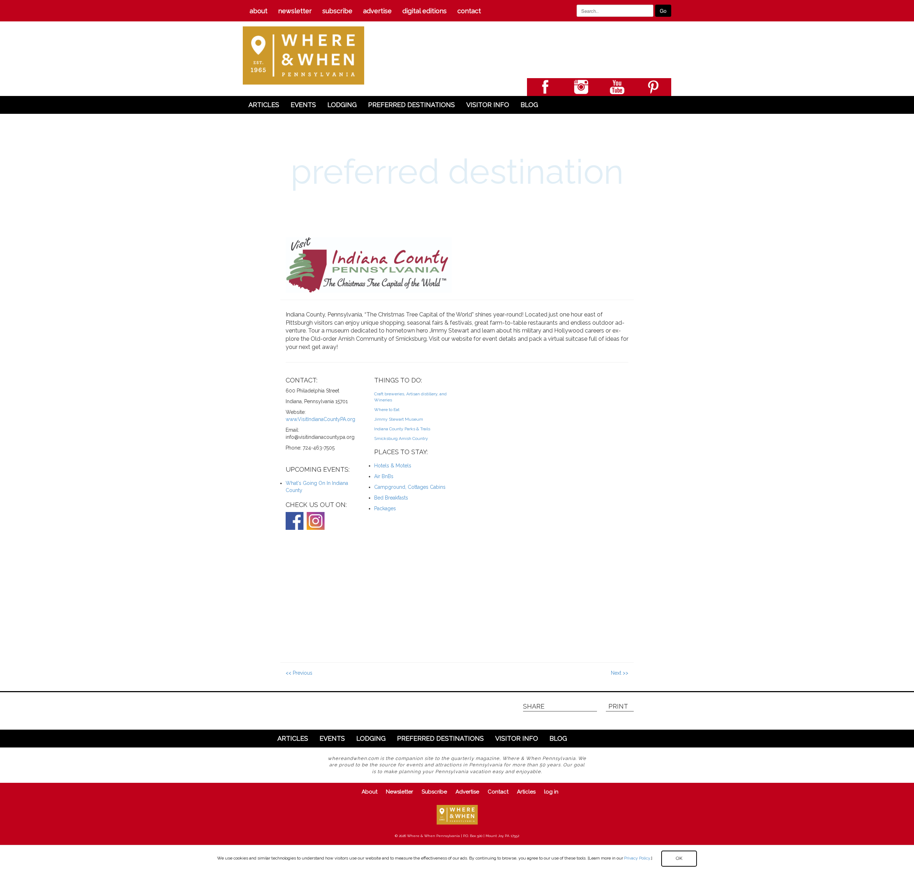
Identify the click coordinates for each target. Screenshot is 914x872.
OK (679, 858)
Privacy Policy (637, 858)
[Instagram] (316, 521)
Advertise (377, 11)
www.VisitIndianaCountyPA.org (320, 419)
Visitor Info (487, 104)
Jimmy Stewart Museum (398, 419)
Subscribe (337, 11)
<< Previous (299, 673)
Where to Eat (387, 409)
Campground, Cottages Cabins (410, 487)
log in (551, 792)
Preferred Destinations (411, 104)
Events (303, 104)
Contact (469, 11)
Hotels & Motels (392, 465)
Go (663, 10)
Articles (263, 104)
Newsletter (295, 11)
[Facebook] (294, 521)
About (258, 11)
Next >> (619, 673)
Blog (529, 104)
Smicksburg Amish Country (401, 438)
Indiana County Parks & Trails (402, 428)
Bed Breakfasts (391, 498)
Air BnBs (383, 476)
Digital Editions (424, 11)
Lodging (342, 104)
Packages (385, 508)
